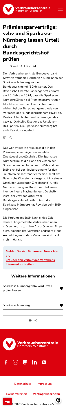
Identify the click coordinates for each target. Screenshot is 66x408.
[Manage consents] (58, 400)
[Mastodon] (25, 362)
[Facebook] (6, 362)
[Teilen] (10, 137)
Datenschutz (22, 384)
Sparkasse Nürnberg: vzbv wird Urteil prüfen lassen (27, 288)
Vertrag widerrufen (46, 394)
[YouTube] (44, 362)
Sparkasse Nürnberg (16, 305)
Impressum (44, 384)
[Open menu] (7, 401)
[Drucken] (4, 137)
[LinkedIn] (34, 362)
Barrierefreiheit (16, 394)
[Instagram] (15, 362)
